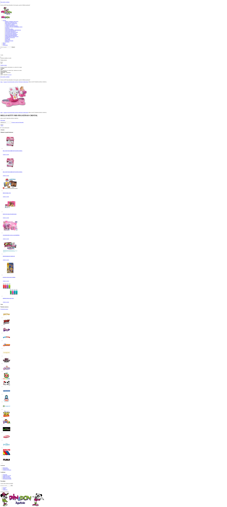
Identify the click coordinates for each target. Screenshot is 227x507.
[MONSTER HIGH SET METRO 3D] (10, 253)
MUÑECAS (7, 38)
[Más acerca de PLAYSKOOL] (6, 440)
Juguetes (4, 20)
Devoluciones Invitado (7, 478)
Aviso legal (5, 474)
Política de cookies (6, 476)
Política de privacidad (7, 477)
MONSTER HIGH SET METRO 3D (9, 256)
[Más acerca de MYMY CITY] (6, 333)
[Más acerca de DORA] (6, 424)
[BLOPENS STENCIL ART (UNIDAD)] (10, 274)
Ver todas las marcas (4, 309)
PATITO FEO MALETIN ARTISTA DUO (9, 214)
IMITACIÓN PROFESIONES (11, 35)
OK (11, 485)
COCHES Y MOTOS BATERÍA (11, 25)
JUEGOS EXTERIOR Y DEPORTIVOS (13, 30)
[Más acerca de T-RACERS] (6, 348)
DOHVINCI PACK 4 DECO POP (8, 298)
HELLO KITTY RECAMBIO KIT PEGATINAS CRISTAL (12, 150)
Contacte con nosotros (7, 469)
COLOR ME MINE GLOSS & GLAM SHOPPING (11, 235)
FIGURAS (7, 27)
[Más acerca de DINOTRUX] (6, 432)
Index (1, 81)
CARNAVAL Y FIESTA (10, 24)
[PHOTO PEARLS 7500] (10, 190)
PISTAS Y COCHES (9, 40)
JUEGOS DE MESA (9, 29)
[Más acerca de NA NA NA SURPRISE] (6, 363)
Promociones (5, 45)
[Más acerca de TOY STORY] (6, 417)
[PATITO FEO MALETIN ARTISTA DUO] (10, 211)
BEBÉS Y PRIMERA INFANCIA (11, 21)
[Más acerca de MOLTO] (6, 455)
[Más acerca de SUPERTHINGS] (6, 340)
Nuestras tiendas (6, 468)
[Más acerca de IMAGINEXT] (6, 409)
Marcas (4, 42)
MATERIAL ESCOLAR (10, 37)
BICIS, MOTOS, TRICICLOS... (11, 23)
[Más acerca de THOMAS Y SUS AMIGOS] (6, 401)
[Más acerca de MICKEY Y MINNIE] (6, 386)
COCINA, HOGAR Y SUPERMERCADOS (13, 26)
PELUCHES (7, 39)
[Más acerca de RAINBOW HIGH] (6, 355)
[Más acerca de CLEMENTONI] (6, 394)
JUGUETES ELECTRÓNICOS (11, 34)
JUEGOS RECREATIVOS (10, 31)
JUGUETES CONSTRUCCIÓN (11, 32)
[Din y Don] (6, 14)
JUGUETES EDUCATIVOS (10, 33)
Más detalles (2, 120)
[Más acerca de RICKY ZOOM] (6, 325)
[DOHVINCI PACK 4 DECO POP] (10, 296)
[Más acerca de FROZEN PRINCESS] (6, 447)
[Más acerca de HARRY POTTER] (6, 317)
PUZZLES (7, 41)
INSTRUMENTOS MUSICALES (11, 36)
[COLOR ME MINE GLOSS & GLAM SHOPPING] (10, 232)
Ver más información (5, 127)
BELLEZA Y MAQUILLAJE (11, 22)
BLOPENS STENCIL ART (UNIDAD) (9, 277)
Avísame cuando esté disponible (18, 122)
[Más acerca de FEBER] (6, 463)
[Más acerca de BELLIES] (6, 371)
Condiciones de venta (7, 475)
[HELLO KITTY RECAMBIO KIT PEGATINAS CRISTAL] (10, 148)
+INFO (1, 125)
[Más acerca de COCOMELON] (6, 378)
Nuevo (4, 43)
